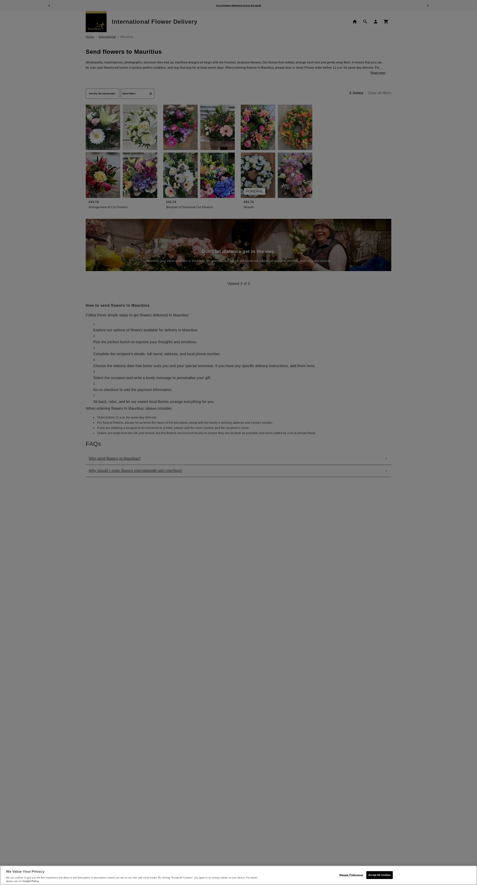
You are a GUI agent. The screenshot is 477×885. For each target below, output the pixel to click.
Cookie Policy (31, 881)
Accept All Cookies (379, 875)
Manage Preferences (351, 875)
